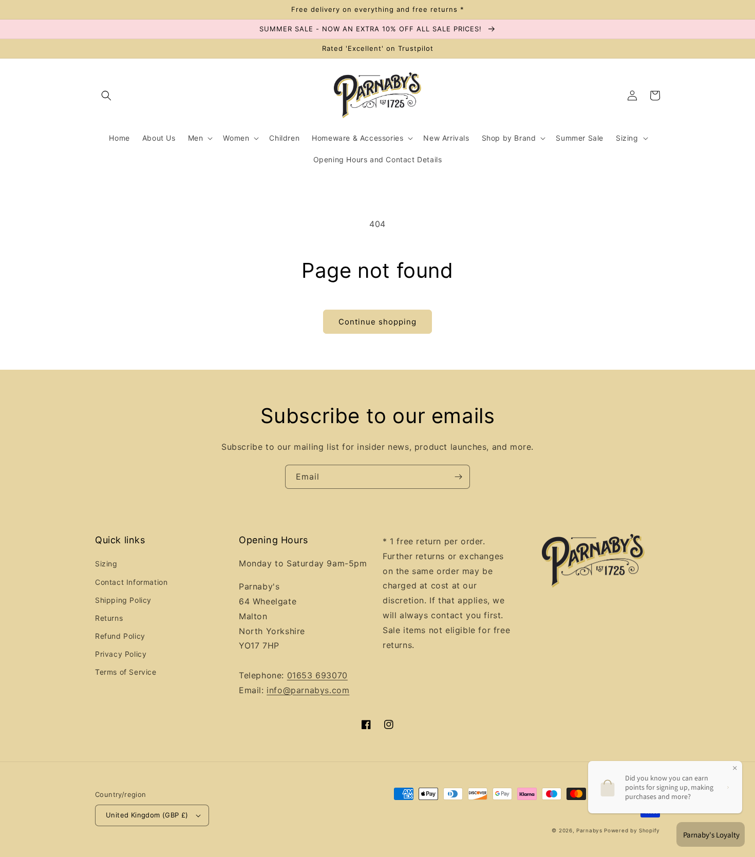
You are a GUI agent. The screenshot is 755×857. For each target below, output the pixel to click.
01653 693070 (317, 675)
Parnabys (589, 830)
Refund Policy (120, 636)
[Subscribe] (458, 477)
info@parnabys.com (308, 690)
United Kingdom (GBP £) (147, 815)
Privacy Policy (120, 654)
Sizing (106, 563)
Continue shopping (377, 322)
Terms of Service (126, 672)
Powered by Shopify (632, 830)
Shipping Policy (123, 600)
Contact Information (131, 582)
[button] (106, 95)
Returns (109, 618)
